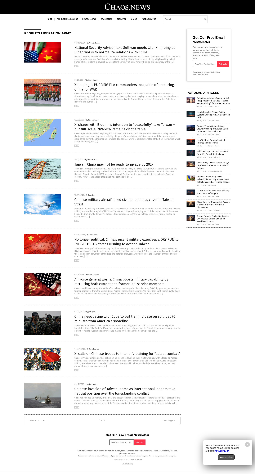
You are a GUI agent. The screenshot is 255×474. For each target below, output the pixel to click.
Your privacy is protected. (202, 72)
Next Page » (168, 420)
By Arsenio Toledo (93, 43)
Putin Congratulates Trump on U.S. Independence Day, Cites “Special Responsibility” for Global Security (213, 101)
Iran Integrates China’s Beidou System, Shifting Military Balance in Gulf (213, 115)
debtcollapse (89, 19)
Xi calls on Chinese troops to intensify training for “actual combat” (127, 354)
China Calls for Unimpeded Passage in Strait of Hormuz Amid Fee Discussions (213, 205)
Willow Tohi (212, 185)
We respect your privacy (112, 456)
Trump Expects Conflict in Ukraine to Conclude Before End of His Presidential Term (213, 219)
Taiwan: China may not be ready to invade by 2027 (113, 164)
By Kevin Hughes (93, 349)
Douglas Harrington (215, 171)
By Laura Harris (91, 80)
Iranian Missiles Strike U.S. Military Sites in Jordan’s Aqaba (213, 192)
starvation (106, 19)
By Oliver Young (91, 384)
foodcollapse (149, 19)
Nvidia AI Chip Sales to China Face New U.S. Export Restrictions (212, 152)
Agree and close (226, 457)
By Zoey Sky (90, 195)
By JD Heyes (90, 312)
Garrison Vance (213, 107)
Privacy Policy (127, 464)
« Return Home (36, 420)
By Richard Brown (92, 120)
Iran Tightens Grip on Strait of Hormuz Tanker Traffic (211, 141)
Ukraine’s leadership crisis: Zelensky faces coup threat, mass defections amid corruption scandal (213, 179)
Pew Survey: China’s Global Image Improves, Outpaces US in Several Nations (213, 165)
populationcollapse (67, 19)
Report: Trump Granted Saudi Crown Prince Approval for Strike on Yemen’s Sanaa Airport (212, 129)
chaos (133, 19)
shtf (50, 19)
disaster (121, 19)
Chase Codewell (214, 157)
